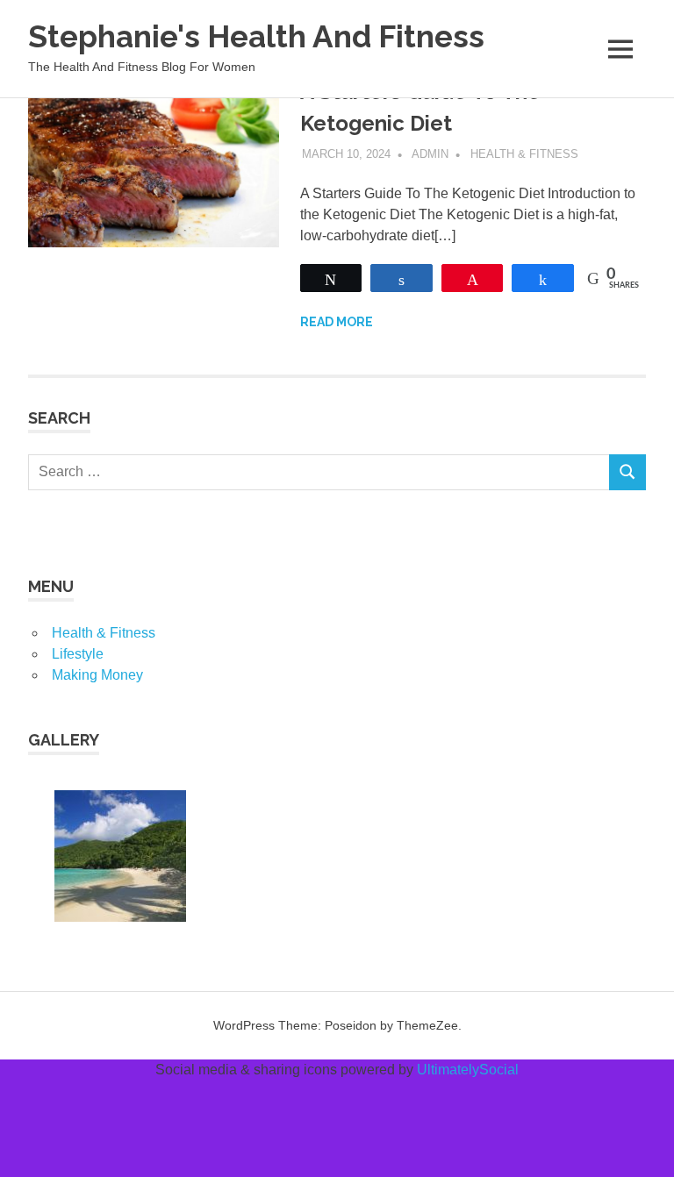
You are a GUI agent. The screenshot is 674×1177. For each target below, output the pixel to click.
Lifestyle (78, 653)
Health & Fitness (524, 153)
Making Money (97, 674)
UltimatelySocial (468, 1069)
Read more (336, 322)
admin (430, 153)
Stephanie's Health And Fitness (256, 36)
